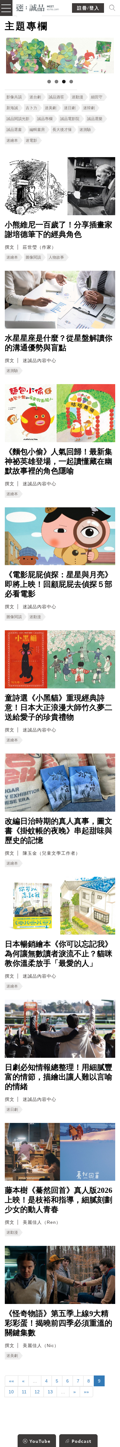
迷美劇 (50, 108)
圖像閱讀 (33, 257)
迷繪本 (12, 140)
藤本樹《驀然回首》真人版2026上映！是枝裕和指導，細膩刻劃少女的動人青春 (58, 1200)
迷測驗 (85, 129)
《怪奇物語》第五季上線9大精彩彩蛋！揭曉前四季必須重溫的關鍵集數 (58, 1323)
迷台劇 (35, 97)
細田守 (96, 97)
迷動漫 (77, 97)
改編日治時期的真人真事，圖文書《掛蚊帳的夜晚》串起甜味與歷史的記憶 (58, 831)
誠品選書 (14, 129)
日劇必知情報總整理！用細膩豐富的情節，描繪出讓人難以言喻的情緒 (58, 1077)
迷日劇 (70, 108)
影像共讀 (14, 97)
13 (50, 1391)
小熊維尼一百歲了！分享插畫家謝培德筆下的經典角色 (58, 230)
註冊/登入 (88, 8)
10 (11, 1391)
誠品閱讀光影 (17, 119)
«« (11, 1380)
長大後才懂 (62, 129)
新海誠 (12, 108)
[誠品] (38, 7)
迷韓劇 (89, 108)
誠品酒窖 (56, 97)
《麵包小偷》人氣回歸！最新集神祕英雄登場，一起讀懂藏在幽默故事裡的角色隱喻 (58, 461)
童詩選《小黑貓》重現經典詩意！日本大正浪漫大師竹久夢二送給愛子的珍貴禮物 (58, 707)
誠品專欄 (44, 119)
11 (24, 1391)
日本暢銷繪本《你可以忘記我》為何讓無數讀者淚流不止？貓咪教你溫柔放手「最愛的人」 (58, 953)
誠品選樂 (94, 119)
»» (86, 1391)
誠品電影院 (69, 119)
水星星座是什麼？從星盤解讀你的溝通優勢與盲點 (58, 343)
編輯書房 (37, 129)
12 (37, 1391)
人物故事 (56, 257)
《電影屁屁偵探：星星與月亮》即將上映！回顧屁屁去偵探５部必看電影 (58, 584)
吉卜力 (31, 108)
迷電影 (31, 140)
